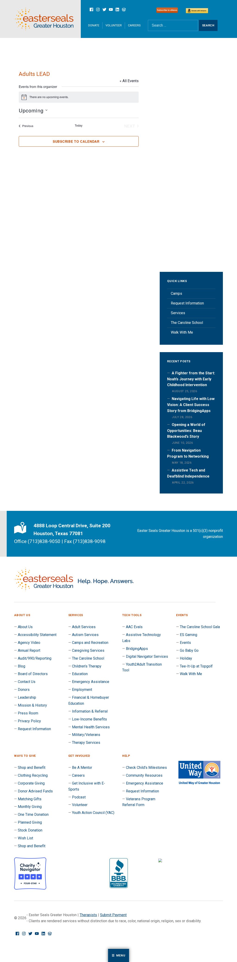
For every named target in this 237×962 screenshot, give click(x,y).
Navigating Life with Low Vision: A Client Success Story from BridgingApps (191, 405)
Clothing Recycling (33, 775)
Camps (176, 293)
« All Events (129, 81)
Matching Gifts (29, 799)
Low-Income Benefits (89, 719)
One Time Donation (33, 814)
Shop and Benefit (31, 767)
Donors (24, 689)
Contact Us (26, 682)
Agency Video (29, 642)
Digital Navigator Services (147, 656)
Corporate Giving (31, 783)
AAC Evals (134, 627)
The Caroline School (187, 322)
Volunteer (114, 25)
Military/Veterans (86, 734)
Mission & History (32, 705)
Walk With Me (182, 332)
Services (178, 313)
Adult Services (84, 627)
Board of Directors (33, 674)
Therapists (88, 915)
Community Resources (144, 775)
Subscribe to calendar (76, 141)
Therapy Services (86, 742)
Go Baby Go (189, 650)
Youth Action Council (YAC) (93, 812)
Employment (82, 689)
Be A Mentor (82, 767)
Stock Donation (30, 830)
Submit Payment (113, 915)
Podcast (79, 797)
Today (78, 125)
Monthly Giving (30, 806)
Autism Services (85, 635)
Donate (93, 25)
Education (80, 674)
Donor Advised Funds (35, 791)
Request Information (187, 303)
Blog (21, 666)
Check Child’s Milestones (146, 767)
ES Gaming (188, 635)
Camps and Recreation (90, 642)
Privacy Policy (29, 721)
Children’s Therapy (86, 666)
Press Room (28, 713)
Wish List (25, 838)
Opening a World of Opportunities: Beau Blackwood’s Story (186, 430)
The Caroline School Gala (200, 627)
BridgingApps (137, 648)
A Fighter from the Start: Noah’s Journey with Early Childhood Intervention (191, 379)
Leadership (27, 697)
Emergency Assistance (90, 682)
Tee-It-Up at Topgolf (196, 666)
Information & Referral (90, 711)
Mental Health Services (91, 727)
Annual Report (29, 650)
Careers (134, 25)
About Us (25, 627)
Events (185, 642)
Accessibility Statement (37, 635)
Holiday (186, 658)
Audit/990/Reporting (34, 658)
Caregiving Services (88, 650)
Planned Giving (30, 822)
